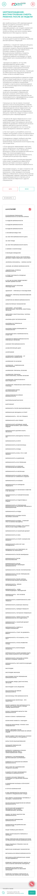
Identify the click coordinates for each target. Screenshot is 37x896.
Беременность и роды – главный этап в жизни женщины (17, 521)
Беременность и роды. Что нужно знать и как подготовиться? (17, 526)
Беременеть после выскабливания (18, 408)
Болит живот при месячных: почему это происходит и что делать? (18, 736)
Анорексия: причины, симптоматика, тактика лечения (17, 375)
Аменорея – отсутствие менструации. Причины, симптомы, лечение (18, 309)
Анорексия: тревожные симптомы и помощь (18, 385)
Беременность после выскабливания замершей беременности (15, 565)
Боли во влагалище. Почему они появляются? (17, 725)
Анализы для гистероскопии (16, 319)
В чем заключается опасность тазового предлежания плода (16, 793)
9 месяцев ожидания (13, 253)
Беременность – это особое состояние (15, 595)
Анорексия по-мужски (13, 361)
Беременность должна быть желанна (16, 431)
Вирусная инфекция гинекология (18, 849)
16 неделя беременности (14, 228)
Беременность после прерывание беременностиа (17, 574)
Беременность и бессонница (16, 445)
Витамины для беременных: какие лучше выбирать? (18, 858)
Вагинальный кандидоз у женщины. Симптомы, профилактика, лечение (15, 809)
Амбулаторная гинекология (16, 304)
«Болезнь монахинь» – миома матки (18, 262)
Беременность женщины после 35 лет (18, 436)
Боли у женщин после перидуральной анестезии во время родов (18, 731)
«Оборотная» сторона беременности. (13, 270)
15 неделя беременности (14, 224)
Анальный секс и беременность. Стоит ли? (17, 334)
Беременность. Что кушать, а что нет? (17, 638)
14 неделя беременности (14, 220)
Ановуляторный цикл (13, 348)
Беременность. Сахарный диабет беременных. (17, 622)
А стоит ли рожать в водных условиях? (16, 276)
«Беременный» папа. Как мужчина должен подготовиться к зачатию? (18, 257)
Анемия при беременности (15, 344)
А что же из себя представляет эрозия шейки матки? (16, 281)
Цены (10, 189)
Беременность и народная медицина (15, 485)
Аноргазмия (10, 352)
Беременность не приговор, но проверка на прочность (16, 550)
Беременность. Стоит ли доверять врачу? (17, 633)
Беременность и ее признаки (16, 462)
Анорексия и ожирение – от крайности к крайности (15, 356)
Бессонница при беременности (17, 696)
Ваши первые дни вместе (14, 829)
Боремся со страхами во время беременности (17, 762)
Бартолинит (10, 404)
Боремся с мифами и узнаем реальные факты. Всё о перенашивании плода (16, 751)
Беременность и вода (13, 449)
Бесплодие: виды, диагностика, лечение (17, 682)
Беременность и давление (15, 458)
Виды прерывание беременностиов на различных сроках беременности (18, 839)
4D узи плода (10, 240)
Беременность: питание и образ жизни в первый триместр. (17, 658)
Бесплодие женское (13, 672)
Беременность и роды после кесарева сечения (16, 516)
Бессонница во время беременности (13, 691)
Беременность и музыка (14, 480)
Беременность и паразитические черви (17, 495)
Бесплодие (9, 668)
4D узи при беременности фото (17, 244)
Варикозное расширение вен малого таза (16, 825)
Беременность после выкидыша (17, 554)
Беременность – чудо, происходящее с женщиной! (16, 590)
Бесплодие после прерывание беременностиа (16, 677)
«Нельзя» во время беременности (17, 266)
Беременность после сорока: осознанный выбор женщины (16, 579)
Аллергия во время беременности (18, 300)
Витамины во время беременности (18, 853)
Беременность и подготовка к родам (16, 500)
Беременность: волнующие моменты (15, 648)
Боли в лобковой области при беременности (16, 712)
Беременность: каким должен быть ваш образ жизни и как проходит (18, 653)
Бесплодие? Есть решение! (15, 686)
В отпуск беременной (13, 788)
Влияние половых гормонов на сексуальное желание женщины (17, 874)
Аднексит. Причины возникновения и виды (18, 295)
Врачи (26, 189)
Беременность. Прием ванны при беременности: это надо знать (17, 617)
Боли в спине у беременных (15, 716)
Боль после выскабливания (15, 741)
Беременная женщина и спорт (16, 412)
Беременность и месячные (15, 471)
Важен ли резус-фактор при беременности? (15, 815)
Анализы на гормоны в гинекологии (14, 324)
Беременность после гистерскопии (18, 570)
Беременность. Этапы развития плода (17, 643)
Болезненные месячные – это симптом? (16, 700)
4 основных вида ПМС (13, 232)
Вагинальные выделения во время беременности (18, 803)
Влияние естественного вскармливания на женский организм (16, 869)
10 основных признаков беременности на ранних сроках (17, 216)
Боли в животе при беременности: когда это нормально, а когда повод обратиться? (18, 706)
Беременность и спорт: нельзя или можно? (18, 539)
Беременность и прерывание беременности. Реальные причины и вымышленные (18, 506)
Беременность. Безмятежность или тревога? (18, 600)
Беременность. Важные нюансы (17, 604)
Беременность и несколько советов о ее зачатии (18, 490)
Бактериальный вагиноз (14, 400)
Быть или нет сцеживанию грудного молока (15, 767)
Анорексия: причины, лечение (16, 370)
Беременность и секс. (13, 535)
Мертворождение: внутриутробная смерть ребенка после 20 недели (17, 181)
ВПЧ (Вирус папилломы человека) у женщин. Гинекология (18, 798)
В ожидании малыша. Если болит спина (17, 784)
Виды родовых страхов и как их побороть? (17, 844)
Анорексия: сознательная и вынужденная (15, 380)
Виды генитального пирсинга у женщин (17, 834)
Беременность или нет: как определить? (15, 544)
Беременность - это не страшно (17, 416)
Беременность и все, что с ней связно (16, 453)
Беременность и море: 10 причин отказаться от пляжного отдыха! (17, 476)
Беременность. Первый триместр (17, 609)
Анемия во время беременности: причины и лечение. (17, 339)
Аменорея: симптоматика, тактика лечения (18, 315)
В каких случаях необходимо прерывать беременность (16, 772)
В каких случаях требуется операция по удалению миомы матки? (17, 778)
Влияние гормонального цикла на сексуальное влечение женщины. (18, 863)
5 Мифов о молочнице (13, 249)
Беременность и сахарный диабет (18, 531)
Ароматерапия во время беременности (14, 395)
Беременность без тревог (14, 420)
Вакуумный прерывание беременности (14, 820)
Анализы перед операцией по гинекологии (16, 329)
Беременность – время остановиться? (13, 585)
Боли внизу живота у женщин (16, 720)
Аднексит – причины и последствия (18, 290)
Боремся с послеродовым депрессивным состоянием (15, 757)
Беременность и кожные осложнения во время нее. (15, 467)
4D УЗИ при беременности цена (17, 236)
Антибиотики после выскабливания (13, 390)
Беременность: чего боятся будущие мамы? (18, 664)
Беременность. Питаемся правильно (18, 613)
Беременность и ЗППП (13, 441)
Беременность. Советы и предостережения (14, 628)
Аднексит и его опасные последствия (14, 286)
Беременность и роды (13, 511)
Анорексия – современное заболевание (15, 366)
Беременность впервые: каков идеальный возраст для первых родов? (17, 425)
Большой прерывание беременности (13, 745)
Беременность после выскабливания (13, 559)
